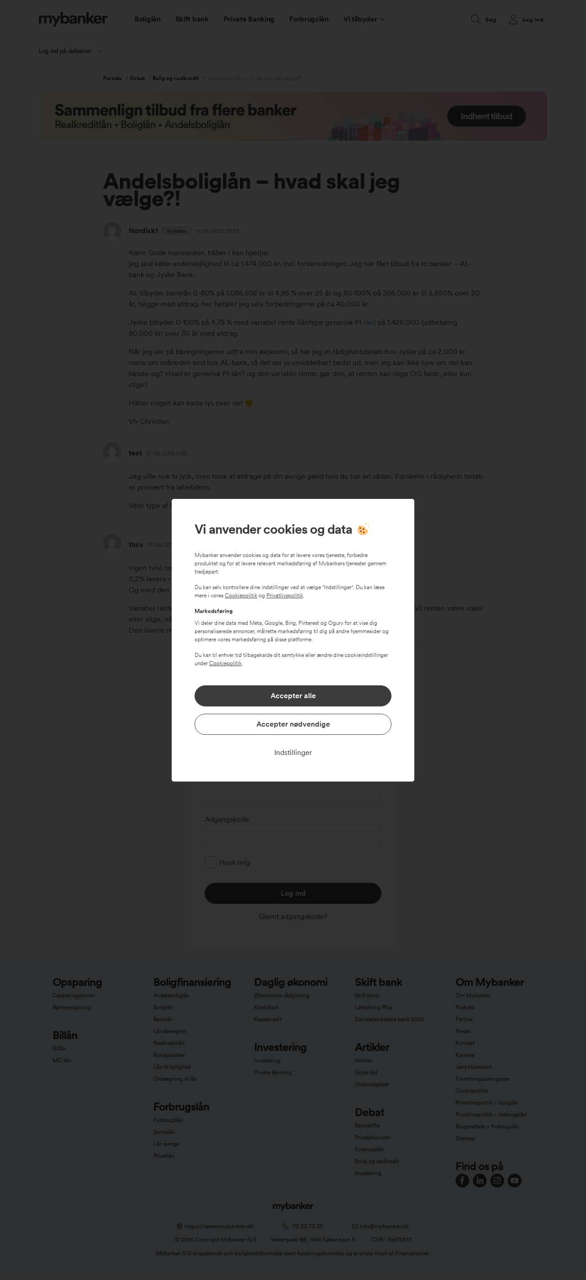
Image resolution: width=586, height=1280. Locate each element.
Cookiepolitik (241, 595)
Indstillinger (293, 752)
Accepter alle (293, 695)
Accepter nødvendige (293, 724)
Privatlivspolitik (284, 595)
